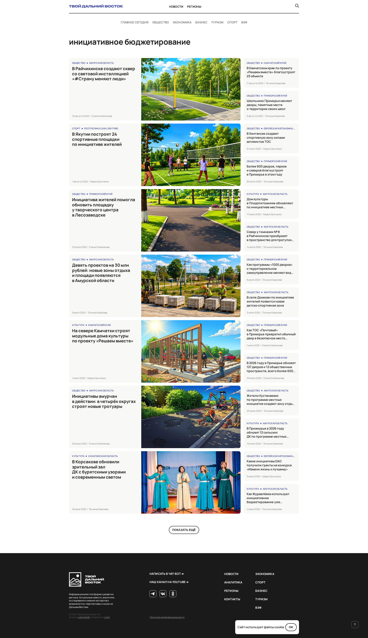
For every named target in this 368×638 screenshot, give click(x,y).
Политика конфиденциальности (167, 617)
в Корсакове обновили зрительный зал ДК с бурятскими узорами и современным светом (99, 469)
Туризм (217, 22)
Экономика (182, 22)
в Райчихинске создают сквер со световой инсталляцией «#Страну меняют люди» (103, 73)
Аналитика (233, 582)
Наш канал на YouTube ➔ (169, 582)
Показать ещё (184, 529)
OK (291, 627)
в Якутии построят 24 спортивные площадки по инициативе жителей (97, 139)
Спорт (232, 22)
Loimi (107, 617)
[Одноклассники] (172, 594)
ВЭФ (244, 22)
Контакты (232, 599)
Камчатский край (275, 63)
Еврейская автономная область (285, 128)
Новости (176, 7)
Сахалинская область (103, 456)
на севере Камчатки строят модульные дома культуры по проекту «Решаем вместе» (102, 335)
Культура (253, 194)
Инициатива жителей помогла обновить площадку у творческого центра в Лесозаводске (103, 207)
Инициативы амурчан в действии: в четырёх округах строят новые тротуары (104, 401)
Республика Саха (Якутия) (101, 128)
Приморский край (275, 95)
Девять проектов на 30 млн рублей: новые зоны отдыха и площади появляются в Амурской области (101, 273)
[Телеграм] (153, 594)
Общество (160, 22)
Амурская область (101, 63)
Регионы (194, 7)
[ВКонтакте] (162, 594)
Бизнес (201, 22)
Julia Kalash (84, 617)
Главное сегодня (135, 22)
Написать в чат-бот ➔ (167, 573)
